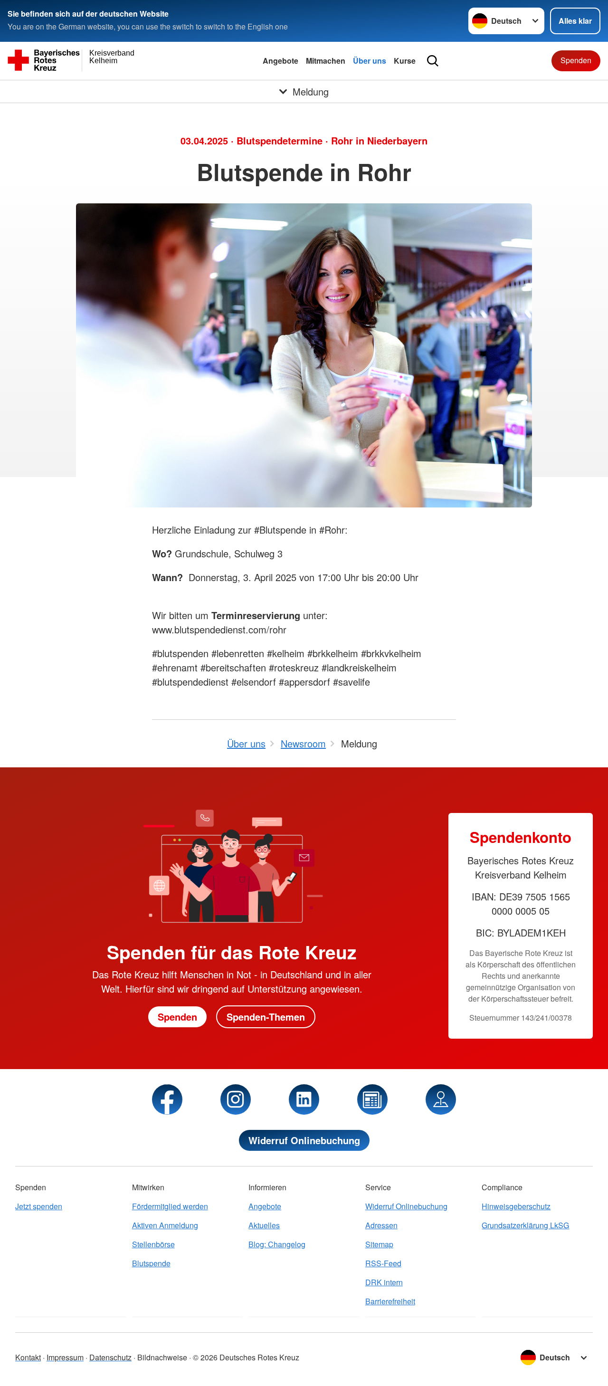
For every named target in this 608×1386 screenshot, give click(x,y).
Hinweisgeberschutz (516, 1206)
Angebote (280, 60)
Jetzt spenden (38, 1206)
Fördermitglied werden (170, 1206)
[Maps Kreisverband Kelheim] (441, 1099)
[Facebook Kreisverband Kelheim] (167, 1099)
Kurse (405, 60)
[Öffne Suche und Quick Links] (432, 60)
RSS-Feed (383, 1263)
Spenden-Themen (266, 1016)
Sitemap (379, 1244)
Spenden (575, 60)
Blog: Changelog (276, 1244)
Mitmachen (325, 60)
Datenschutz (110, 1357)
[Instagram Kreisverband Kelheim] (235, 1099)
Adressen (381, 1225)
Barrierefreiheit (390, 1301)
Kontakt (28, 1357)
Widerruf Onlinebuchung (304, 1140)
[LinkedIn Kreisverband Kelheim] (304, 1099)
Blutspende (151, 1263)
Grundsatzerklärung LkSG (525, 1225)
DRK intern (384, 1282)
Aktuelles (264, 1225)
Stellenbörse (153, 1244)
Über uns (369, 60)
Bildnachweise (162, 1357)
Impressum (65, 1357)
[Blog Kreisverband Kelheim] (372, 1099)
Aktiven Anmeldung (165, 1225)
